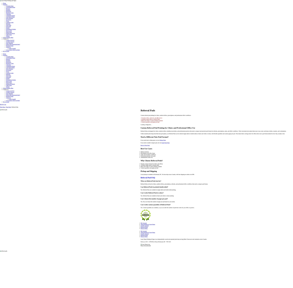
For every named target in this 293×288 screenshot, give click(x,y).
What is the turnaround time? (13, 44)
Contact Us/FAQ (10, 40)
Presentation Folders (11, 29)
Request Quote (9, 45)
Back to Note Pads (145, 145)
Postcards (8, 26)
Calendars (8, 14)
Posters (8, 28)
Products (5, 4)
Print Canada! (12, 48)
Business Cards (10, 13)
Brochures (8, 11)
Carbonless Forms (10, 15)
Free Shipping (9, 43)
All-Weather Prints (10, 7)
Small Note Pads (165, 142)
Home (4, 3)
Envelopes (8, 19)
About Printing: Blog (8, 37)
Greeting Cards (9, 22)
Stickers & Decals (10, 33)
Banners (8, 8)
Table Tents (9, 34)
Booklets (8, 10)
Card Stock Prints (10, 17)
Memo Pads (163, 140)
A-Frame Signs (9, 6)
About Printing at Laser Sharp (148, 224)
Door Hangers (9, 18)
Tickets (8, 36)
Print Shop (2, 107)
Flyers (7, 21)
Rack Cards (9, 30)
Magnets (8, 23)
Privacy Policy (144, 228)
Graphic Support (10, 41)
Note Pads (8, 25)
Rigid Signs (9, 32)
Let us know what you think (13, 50)
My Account (6, 51)
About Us (8, 47)
